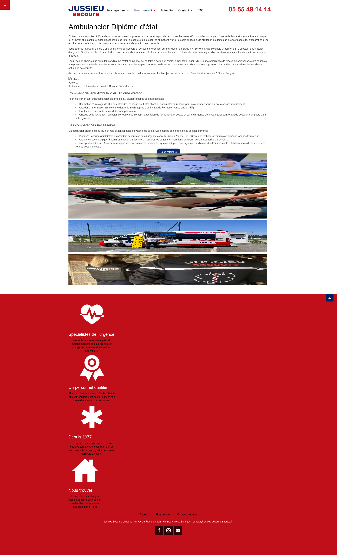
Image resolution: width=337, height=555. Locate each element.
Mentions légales (187, 514)
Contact (184, 10)
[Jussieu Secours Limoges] (86, 6)
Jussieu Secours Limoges (85, 496)
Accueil (144, 514)
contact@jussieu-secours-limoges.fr (213, 521)
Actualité (167, 10)
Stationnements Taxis (85, 506)
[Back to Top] (329, 297)
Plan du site (163, 514)
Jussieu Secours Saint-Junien (84, 499)
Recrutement (143, 10)
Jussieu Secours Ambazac (85, 503)
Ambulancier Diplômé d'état (113, 27)
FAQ (200, 10)
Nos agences (116, 10)
